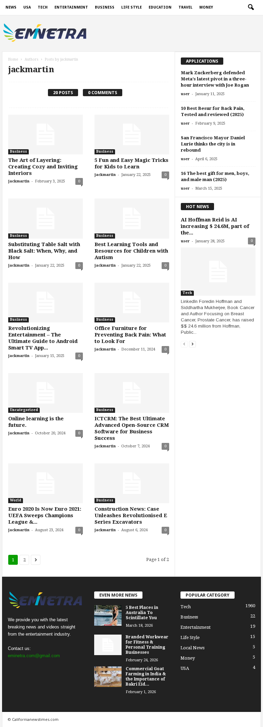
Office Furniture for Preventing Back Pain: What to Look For (130, 334)
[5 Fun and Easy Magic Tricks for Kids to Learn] (132, 134)
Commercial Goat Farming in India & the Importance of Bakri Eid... (146, 676)
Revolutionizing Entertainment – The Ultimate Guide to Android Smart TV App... (43, 338)
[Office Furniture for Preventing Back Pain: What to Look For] (132, 302)
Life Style (131, 7)
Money (206, 7)
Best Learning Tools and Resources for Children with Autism (131, 250)
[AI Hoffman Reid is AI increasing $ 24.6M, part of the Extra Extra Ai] (218, 271)
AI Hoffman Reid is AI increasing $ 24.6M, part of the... (215, 226)
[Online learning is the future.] (45, 393)
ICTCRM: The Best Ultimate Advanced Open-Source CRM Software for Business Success (132, 428)
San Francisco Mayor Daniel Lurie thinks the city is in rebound (213, 144)
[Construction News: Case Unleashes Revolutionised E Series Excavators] (132, 483)
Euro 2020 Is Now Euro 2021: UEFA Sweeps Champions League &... (44, 515)
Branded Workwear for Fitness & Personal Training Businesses (147, 645)
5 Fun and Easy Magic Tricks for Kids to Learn (131, 163)
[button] (250, 7)
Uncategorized (24, 410)
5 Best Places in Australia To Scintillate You (142, 612)
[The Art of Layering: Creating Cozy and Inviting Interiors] (45, 134)
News (10, 7)
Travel (185, 7)
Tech (43, 7)
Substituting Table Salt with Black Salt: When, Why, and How (44, 250)
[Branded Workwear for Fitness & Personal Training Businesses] (108, 645)
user (185, 94)
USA (27, 7)
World (15, 500)
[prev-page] (184, 343)
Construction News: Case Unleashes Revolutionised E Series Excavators (131, 515)
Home (13, 59)
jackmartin (18, 181)
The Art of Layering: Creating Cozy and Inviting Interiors (43, 166)
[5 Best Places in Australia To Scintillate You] (108, 615)
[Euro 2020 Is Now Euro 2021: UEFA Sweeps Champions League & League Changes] (45, 483)
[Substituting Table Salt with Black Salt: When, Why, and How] (45, 218)
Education (160, 7)
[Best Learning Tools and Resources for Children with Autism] (132, 218)
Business (104, 7)
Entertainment (71, 7)
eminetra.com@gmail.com (34, 655)
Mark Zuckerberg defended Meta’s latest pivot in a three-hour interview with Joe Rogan (215, 79)
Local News (192, 647)
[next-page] (192, 343)
